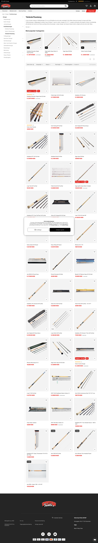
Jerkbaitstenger (7, 24)
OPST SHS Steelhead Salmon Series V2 (60, 393)
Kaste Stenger (7, 21)
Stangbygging (7, 57)
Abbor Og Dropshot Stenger (10, 43)
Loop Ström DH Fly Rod (56, 333)
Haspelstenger (7, 19)
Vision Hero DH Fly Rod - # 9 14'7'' (83, 303)
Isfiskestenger (7, 52)
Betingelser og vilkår (9, 520)
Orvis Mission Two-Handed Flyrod (83, 453)
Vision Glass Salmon (31, 422)
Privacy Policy (53, 225)
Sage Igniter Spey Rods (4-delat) (51, 52)
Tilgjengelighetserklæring (26, 524)
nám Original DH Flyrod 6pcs (33, 333)
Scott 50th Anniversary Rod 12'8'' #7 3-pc (85, 393)
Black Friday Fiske (78, 528)
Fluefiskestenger (13, 14)
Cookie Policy (64, 225)
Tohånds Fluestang (9, 33)
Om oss (21, 520)
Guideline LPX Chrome (80, 95)
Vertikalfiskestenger (8, 45)
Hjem (3, 14)
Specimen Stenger (8, 38)
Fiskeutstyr (4, 11)
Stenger (7, 14)
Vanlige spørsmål (39, 524)
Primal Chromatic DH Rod (57, 274)
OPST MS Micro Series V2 (57, 422)
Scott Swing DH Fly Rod (56, 125)
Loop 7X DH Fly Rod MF (80, 215)
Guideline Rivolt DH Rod (56, 156)
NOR (6, 1)
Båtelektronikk (13, 11)
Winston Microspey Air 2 (33, 362)
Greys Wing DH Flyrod (56, 244)
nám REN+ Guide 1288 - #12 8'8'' (34, 484)
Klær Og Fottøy (22, 11)
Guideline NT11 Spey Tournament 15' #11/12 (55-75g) (37, 454)
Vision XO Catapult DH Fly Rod (58, 215)
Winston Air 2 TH (79, 244)
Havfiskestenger (7, 40)
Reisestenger (7, 47)
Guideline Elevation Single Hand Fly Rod (33, 52)
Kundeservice (71, 1)
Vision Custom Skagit (86, 51)
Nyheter (78, 11)
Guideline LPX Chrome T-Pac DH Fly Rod (84, 333)
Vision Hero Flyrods (31, 127)
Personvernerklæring (40, 520)
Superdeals (92, 11)
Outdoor (30, 11)
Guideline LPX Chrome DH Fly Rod (35, 303)
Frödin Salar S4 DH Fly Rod (57, 95)
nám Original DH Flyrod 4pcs (82, 125)
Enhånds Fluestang (9, 28)
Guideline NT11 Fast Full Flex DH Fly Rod (36, 215)
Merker (83, 11)
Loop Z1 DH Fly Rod (31, 393)
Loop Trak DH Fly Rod (32, 186)
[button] (86, 1)
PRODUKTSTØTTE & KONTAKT (9, 525)
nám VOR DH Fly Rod (56, 453)
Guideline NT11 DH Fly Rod (33, 156)
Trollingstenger (7, 36)
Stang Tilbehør (7, 55)
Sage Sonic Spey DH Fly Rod (57, 362)
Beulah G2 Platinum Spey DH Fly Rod (83, 274)
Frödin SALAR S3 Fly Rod (57, 186)
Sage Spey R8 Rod (67, 51)
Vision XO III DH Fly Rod (56, 303)
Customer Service (58, 517)
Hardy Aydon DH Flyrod (32, 244)
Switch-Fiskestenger (10, 31)
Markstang (6, 50)
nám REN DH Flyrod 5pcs (33, 274)
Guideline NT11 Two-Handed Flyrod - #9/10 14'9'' (85, 423)
